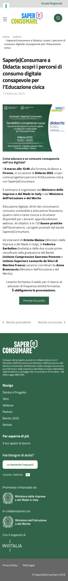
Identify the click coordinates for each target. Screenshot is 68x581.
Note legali (29, 565)
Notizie (17, 36)
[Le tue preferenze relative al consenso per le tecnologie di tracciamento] (6, 6)
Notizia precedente (18, 322)
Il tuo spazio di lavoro (17, 443)
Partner (8, 411)
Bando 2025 (11, 418)
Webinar (8, 405)
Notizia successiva (50, 322)
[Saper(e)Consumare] (27, 18)
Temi (6, 398)
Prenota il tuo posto (34, 301)
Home (6, 36)
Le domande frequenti (20, 464)
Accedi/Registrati (51, 3)
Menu (5, 20)
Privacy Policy (10, 565)
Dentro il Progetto (14, 392)
